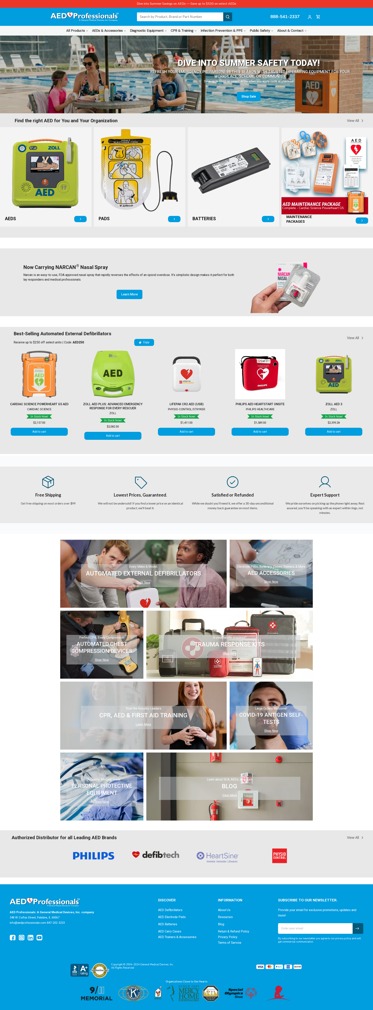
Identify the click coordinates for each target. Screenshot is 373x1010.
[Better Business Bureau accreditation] (79, 970)
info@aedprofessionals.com (28, 922)
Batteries (204, 218)
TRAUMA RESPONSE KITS (229, 644)
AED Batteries (167, 924)
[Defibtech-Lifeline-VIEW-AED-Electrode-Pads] (137, 170)
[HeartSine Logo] (156, 857)
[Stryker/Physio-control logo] (217, 856)
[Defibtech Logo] (94, 854)
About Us (224, 910)
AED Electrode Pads (172, 917)
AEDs (10, 218)
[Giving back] (186, 993)
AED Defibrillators (170, 910)
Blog (221, 924)
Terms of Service (229, 943)
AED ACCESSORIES (271, 573)
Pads (104, 218)
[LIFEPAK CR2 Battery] (231, 170)
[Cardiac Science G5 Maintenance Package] (324, 171)
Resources (225, 917)
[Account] (309, 16)
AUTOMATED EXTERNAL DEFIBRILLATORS (143, 573)
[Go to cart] (318, 16)
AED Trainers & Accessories (177, 937)
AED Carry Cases (169, 931)
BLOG (229, 786)
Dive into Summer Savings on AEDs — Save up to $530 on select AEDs (186, 4)
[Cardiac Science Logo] (279, 857)
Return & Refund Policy (233, 931)
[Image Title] (13, 938)
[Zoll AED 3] (43, 170)
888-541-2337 (285, 17)
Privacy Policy (227, 937)
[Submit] (227, 16)
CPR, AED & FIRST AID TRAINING (143, 715)
